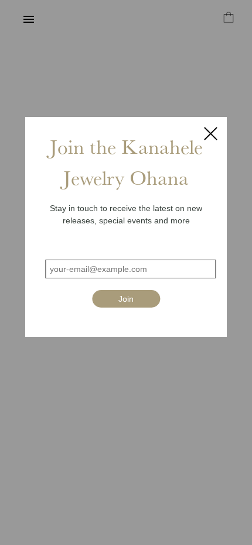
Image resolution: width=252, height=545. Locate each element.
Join (126, 298)
